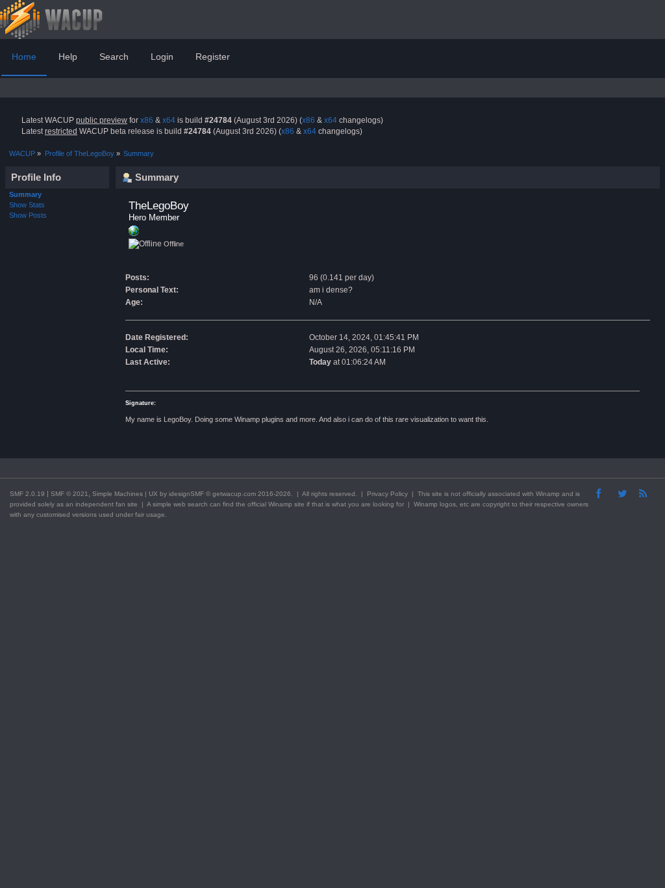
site (437, 493)
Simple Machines (117, 493)
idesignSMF (186, 493)
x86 (146, 120)
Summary (25, 194)
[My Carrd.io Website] (134, 233)
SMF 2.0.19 (27, 493)
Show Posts (28, 215)
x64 (168, 120)
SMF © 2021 (69, 493)
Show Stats (27, 205)
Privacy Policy (387, 493)
